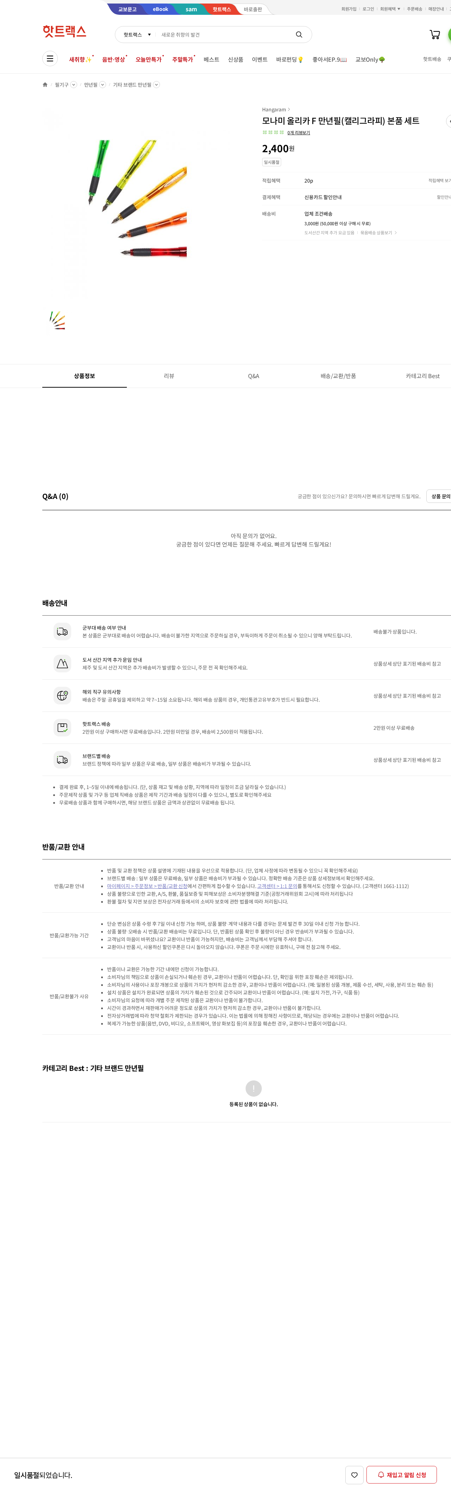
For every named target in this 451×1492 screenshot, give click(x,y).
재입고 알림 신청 (406, 1475)
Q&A (254, 375)
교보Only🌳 (370, 59)
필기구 (62, 84)
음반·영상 (113, 59)
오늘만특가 (149, 59)
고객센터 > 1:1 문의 (277, 885)
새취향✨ (80, 59)
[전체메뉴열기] (50, 58)
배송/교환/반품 (338, 375)
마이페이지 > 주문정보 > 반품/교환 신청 (147, 885)
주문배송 (414, 9)
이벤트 (260, 59)
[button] (286, 132)
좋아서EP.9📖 (330, 59)
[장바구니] (434, 34)
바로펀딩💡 (290, 59)
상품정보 (84, 375)
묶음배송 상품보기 (376, 232)
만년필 (91, 84)
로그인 (368, 9)
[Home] (45, 84)
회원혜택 (388, 9)
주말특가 (182, 59)
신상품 (236, 59)
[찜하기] (354, 1475)
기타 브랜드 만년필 (132, 84)
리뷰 (169, 375)
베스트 (212, 59)
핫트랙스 (133, 34)
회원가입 (349, 9)
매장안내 (436, 9)
